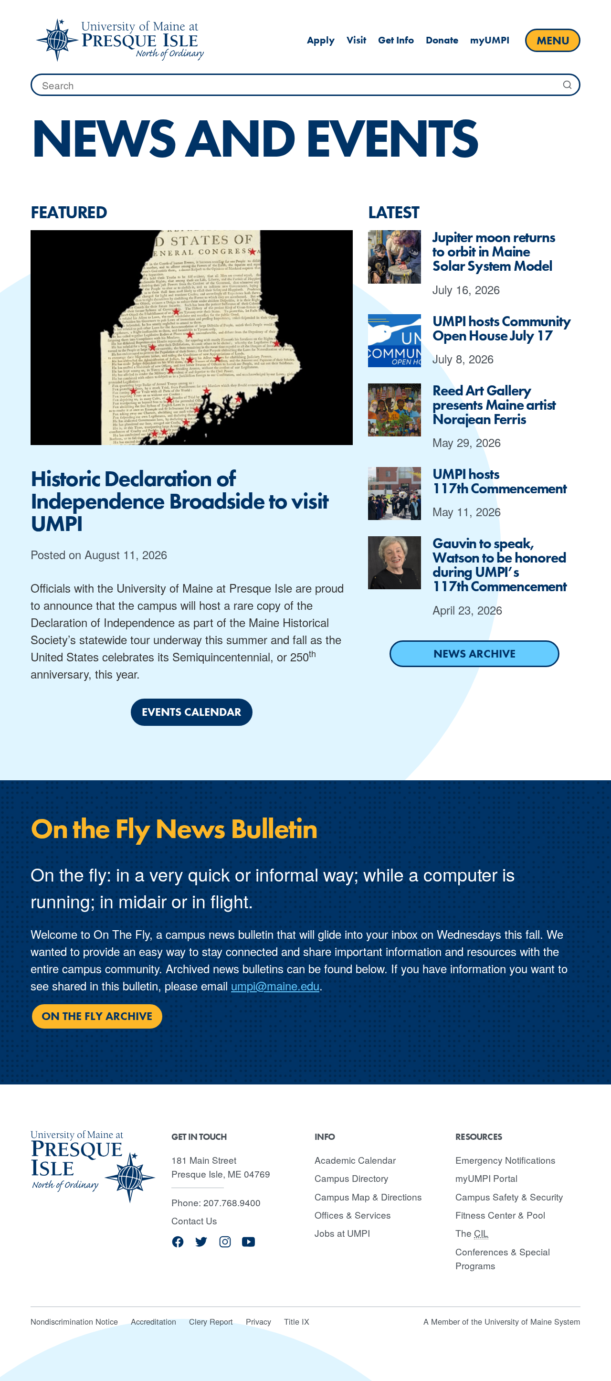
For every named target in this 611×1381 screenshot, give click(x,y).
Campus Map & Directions (368, 1196)
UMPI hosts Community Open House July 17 (501, 328)
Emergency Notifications (505, 1159)
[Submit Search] (568, 85)
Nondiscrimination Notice (74, 1321)
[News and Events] (120, 40)
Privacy (258, 1321)
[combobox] (305, 85)
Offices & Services (353, 1214)
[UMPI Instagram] (225, 1245)
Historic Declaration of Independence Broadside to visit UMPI (179, 501)
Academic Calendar (355, 1159)
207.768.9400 (232, 1202)
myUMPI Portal (486, 1177)
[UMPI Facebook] (177, 1245)
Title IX (296, 1321)
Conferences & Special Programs (502, 1258)
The (471, 1232)
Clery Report (211, 1321)
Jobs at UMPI (342, 1232)
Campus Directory (352, 1177)
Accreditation (153, 1321)
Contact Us (194, 1220)
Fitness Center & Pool (500, 1214)
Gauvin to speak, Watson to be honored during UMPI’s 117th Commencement (499, 565)
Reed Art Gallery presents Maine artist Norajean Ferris (494, 404)
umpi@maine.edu (275, 985)
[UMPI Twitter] (201, 1245)
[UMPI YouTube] (248, 1245)
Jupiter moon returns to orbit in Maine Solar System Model (493, 251)
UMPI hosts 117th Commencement (499, 481)
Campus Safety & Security (509, 1196)
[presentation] (192, 337)
